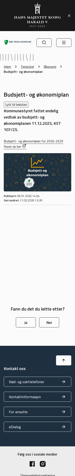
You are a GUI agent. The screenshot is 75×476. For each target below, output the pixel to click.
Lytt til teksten (16, 104)
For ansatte (18, 412)
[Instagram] (42, 463)
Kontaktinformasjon (25, 397)
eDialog (15, 427)
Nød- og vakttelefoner (26, 382)
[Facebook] (32, 463)
